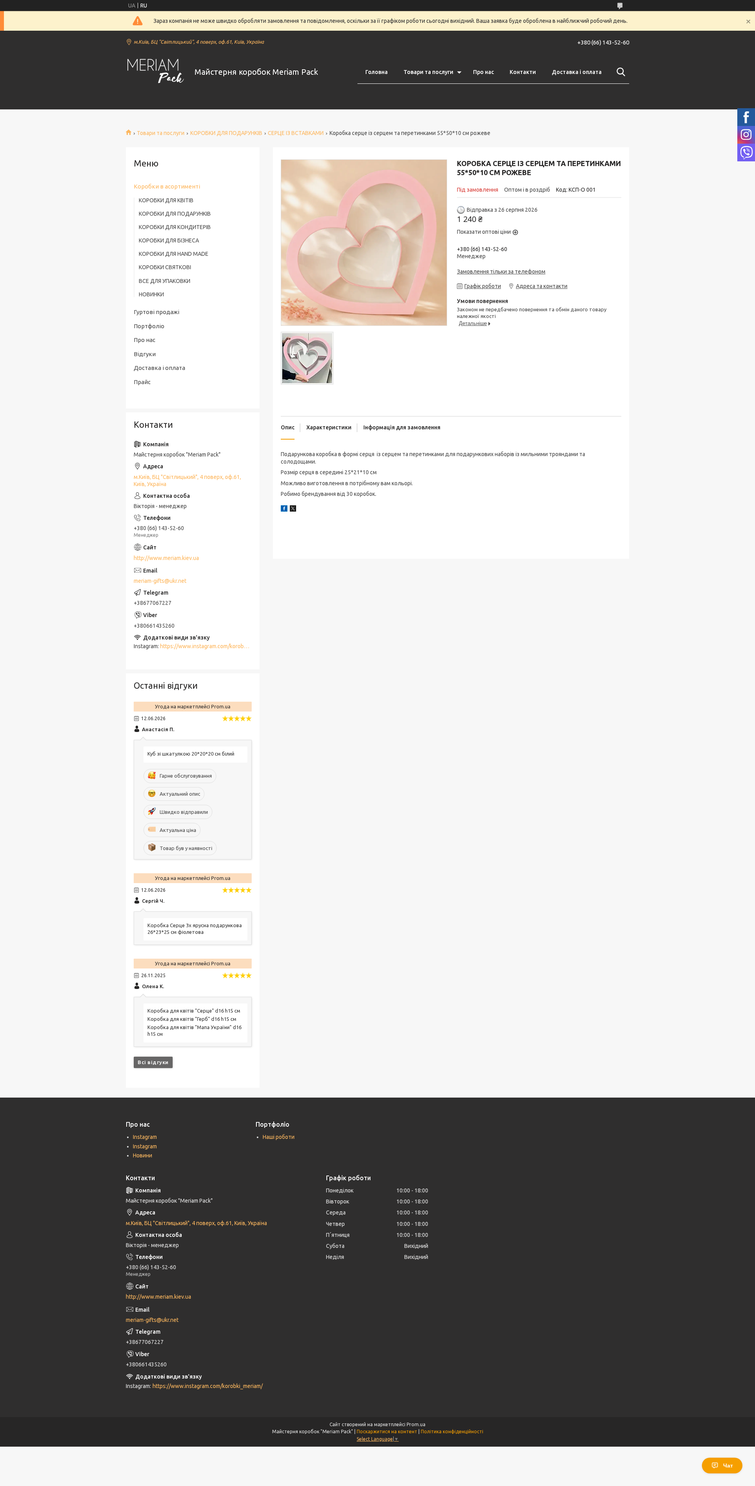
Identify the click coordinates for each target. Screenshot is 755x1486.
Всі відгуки (153, 1062)
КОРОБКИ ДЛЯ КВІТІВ (166, 200)
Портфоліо (149, 326)
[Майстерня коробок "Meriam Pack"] (155, 72)
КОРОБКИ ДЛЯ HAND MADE (173, 254)
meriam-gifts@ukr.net (160, 581)
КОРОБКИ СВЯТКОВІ (165, 267)
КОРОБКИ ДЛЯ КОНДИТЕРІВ (175, 227)
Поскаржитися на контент (387, 1431)
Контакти (523, 72)
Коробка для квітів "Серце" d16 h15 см (193, 1010)
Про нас (483, 72)
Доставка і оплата (577, 72)
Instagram (145, 1137)
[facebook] (284, 509)
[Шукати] (619, 72)
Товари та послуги (428, 72)
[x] (293, 509)
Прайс (142, 382)
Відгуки (145, 354)
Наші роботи (279, 1137)
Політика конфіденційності (452, 1431)
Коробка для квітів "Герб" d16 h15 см (191, 1019)
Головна (376, 72)
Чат (728, 1465)
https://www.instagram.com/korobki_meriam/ (215, 646)
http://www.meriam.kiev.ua (166, 558)
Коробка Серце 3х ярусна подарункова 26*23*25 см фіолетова (194, 928)
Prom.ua (416, 1424)
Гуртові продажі (156, 312)
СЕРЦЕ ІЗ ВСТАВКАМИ (296, 133)
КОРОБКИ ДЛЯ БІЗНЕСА (169, 240)
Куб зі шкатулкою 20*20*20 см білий (190, 753)
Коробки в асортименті (167, 186)
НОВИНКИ (151, 294)
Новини (142, 1155)
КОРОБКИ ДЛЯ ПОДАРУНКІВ (226, 133)
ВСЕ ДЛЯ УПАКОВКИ (164, 281)
